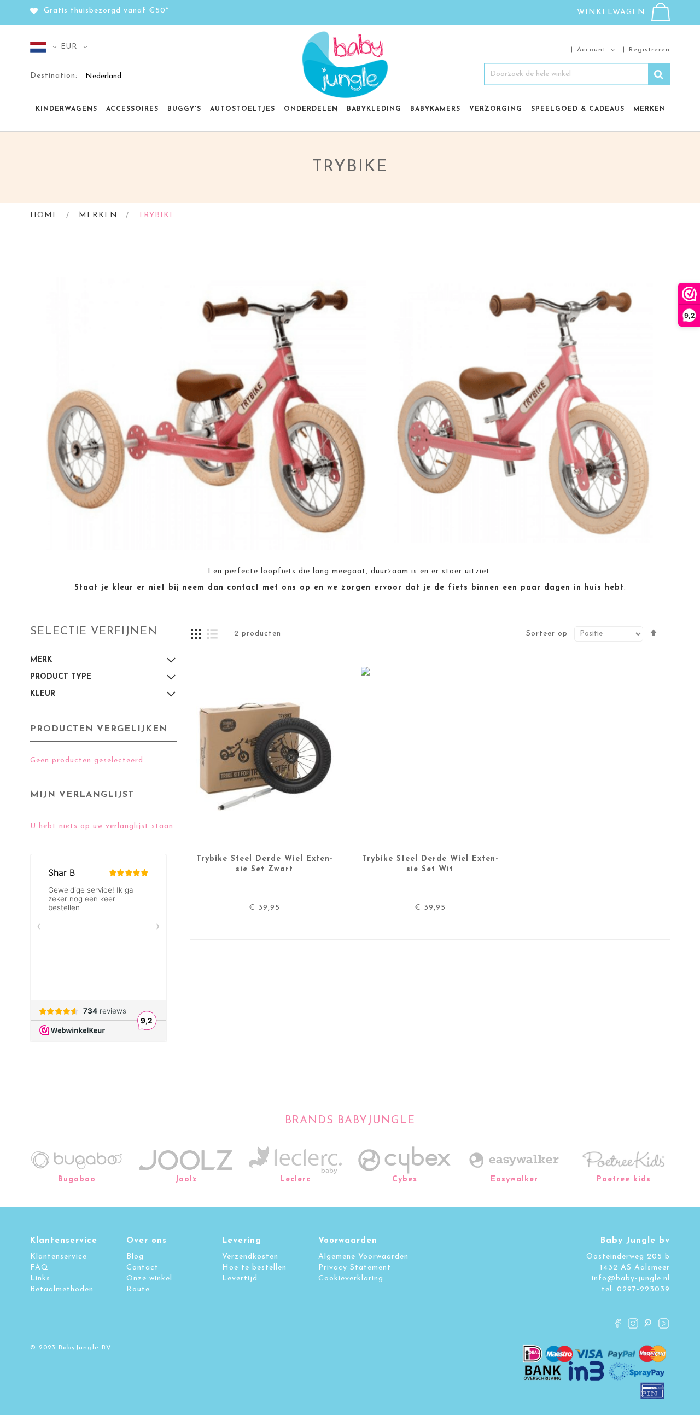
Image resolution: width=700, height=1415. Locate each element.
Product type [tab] (60, 677)
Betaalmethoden (62, 1289)
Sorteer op (547, 634)
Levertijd (240, 1278)
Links (40, 1278)
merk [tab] (41, 660)
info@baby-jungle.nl (631, 1278)
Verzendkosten (250, 1257)
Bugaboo (77, 1179)
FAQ (39, 1267)
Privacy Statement (354, 1267)
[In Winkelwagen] (323, 783)
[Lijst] (212, 634)
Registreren (649, 49)
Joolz (186, 1179)
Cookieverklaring (350, 1278)
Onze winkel (149, 1278)
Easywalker (514, 1179)
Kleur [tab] (42, 694)
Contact (142, 1267)
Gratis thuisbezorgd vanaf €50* (106, 11)
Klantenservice (58, 1257)
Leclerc (295, 1179)
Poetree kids (624, 1179)
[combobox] (577, 74)
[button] (45, 47)
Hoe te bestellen (254, 1267)
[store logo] (350, 61)
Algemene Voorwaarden (363, 1257)
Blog (135, 1257)
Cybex (404, 1179)
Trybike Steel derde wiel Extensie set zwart (264, 864)
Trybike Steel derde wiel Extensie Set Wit (430, 864)
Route (138, 1289)
